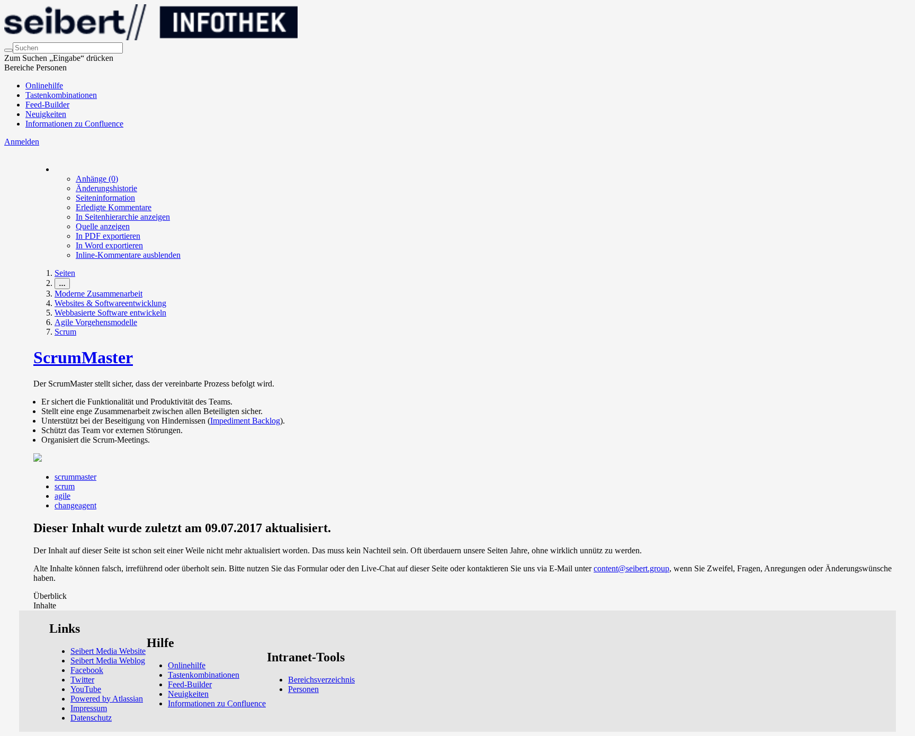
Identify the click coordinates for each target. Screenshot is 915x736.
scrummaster (75, 476)
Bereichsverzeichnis (321, 679)
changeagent (75, 505)
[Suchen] (8, 50)
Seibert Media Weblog (107, 660)
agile (62, 495)
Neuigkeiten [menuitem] (45, 114)
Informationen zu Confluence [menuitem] (74, 123)
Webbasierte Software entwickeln (110, 312)
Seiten (65, 272)
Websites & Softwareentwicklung (110, 303)
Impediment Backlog (245, 420)
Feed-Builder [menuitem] (47, 104)
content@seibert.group (631, 568)
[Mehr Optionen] (55, 169)
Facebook (86, 670)
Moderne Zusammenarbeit (98, 293)
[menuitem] (97, 178)
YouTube (85, 689)
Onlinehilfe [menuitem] (44, 85)
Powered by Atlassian (106, 698)
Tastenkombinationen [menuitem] (61, 95)
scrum (65, 486)
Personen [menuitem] (303, 689)
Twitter (82, 679)
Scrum (65, 331)
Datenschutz (91, 717)
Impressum (88, 708)
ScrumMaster (83, 357)
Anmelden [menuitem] (21, 141)
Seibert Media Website (108, 651)
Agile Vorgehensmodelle (96, 322)
